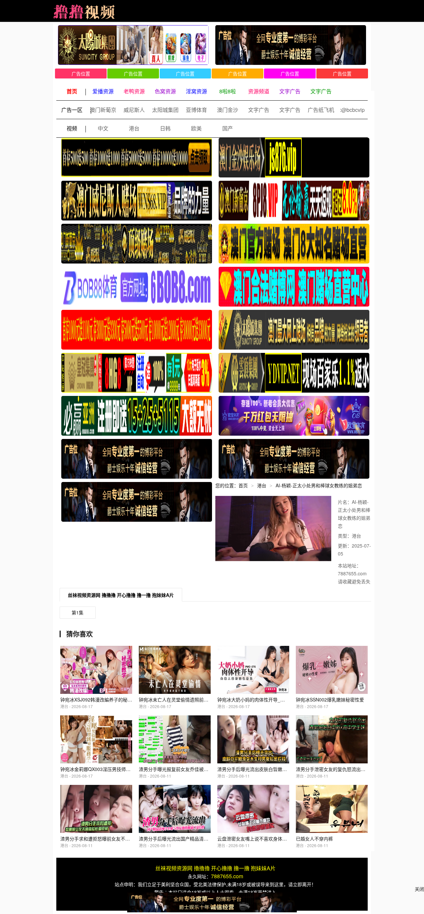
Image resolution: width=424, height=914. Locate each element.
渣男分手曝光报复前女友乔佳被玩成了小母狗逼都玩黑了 (197, 769)
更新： (345, 545)
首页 (243, 485)
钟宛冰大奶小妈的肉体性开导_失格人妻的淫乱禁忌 (269, 699)
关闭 (419, 889)
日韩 (165, 128)
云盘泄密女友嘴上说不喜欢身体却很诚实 (259, 838)
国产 (227, 128)
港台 (134, 128)
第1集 (77, 612)
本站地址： (349, 565)
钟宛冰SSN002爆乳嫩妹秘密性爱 (330, 699)
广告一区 (71, 110)
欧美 (196, 128)
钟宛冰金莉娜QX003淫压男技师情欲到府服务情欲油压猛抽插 (123, 769)
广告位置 (81, 73)
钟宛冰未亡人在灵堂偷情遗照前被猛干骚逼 (183, 699)
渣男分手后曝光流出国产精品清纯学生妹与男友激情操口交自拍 (204, 838)
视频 (72, 128)
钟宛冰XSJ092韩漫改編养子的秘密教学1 (102, 699)
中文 (103, 128)
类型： (345, 535)
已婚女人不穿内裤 (314, 838)
